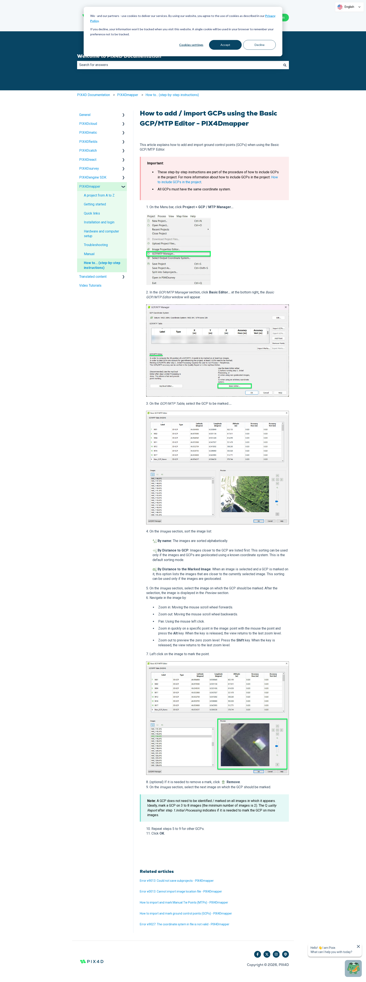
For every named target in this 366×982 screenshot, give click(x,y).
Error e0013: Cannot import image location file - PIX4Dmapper (181, 891)
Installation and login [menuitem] (99, 222)
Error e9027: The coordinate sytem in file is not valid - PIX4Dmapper (184, 924)
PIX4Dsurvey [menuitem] (89, 168)
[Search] (285, 65)
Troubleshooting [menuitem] (96, 245)
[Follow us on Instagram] (276, 954)
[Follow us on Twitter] (266, 954)
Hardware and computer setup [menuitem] (101, 233)
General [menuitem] (84, 115)
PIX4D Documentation (93, 95)
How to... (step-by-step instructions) (172, 95)
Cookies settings (191, 45)
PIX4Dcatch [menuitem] (88, 151)
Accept (225, 45)
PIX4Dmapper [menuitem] (89, 186)
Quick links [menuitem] (92, 213)
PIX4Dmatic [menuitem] (88, 133)
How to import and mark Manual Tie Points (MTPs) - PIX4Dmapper (184, 902)
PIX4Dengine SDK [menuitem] (92, 177)
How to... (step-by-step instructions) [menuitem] (102, 265)
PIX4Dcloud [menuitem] (88, 124)
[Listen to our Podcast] (285, 954)
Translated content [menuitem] (93, 277)
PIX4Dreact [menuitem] (87, 160)
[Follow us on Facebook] (257, 954)
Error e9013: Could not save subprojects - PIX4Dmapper (177, 880)
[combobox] (179, 65)
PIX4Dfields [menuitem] (88, 142)
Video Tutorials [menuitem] (90, 285)
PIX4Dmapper (127, 95)
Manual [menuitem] (89, 254)
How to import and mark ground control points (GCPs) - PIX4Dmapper (186, 913)
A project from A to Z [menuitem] (99, 195)
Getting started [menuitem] (95, 204)
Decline (260, 45)
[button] (123, 115)
